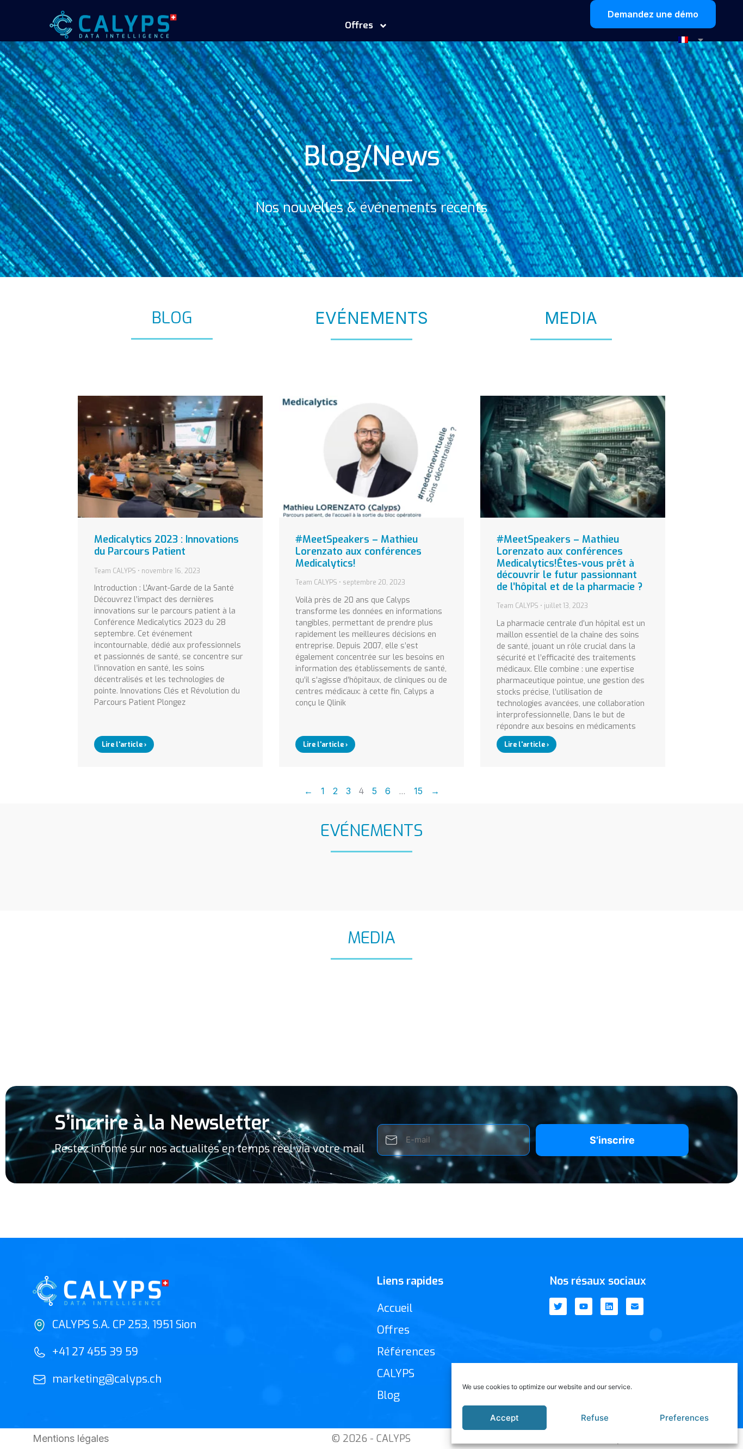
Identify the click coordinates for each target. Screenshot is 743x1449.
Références (406, 1351)
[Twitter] (558, 1306)
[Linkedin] (609, 1306)
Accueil (395, 1308)
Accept (504, 1418)
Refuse (595, 1418)
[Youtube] (583, 1306)
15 (418, 790)
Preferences (684, 1418)
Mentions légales (71, 1438)
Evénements (371, 318)
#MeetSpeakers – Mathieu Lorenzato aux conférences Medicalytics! (358, 551)
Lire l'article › (124, 744)
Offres (393, 1330)
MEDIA (570, 318)
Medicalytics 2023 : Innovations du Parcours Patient (166, 545)
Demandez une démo (653, 14)
